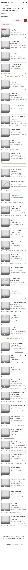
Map (17, 20)
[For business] (12, 2)
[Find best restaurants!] (5, 2)
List (7, 20)
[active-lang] (23, 2)
